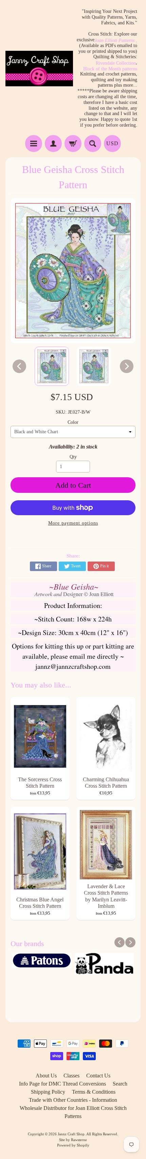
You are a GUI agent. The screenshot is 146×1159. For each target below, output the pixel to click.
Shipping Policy (48, 1092)
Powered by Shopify (73, 1145)
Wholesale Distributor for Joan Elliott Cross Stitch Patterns (73, 1112)
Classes (71, 1075)
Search (120, 1084)
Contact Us (98, 1075)
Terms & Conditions (93, 1092)
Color (73, 422)
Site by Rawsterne (73, 1140)
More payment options (73, 523)
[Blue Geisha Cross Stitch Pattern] (52, 366)
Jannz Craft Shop (71, 1134)
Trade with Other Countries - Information (73, 1100)
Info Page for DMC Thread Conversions (62, 1084)
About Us (46, 1075)
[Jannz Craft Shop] (39, 68)
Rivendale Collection (116, 63)
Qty (73, 456)
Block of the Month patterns (110, 69)
